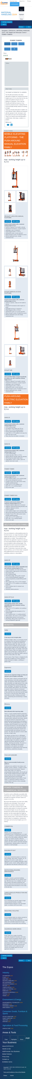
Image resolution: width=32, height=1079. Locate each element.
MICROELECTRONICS (10, 984)
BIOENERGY (7, 1004)
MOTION (6, 985)
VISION (6, 995)
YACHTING (7, 1020)
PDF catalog (16, 221)
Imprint (12, 1075)
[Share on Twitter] (4, 55)
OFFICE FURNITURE (9, 1016)
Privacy (29, 1)
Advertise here (13, 1)
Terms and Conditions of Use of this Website (14, 1072)
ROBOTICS (7, 990)
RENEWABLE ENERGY (10, 1006)
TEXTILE (6, 994)
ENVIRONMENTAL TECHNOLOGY (13, 1002)
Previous (21, 26)
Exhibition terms (7, 1062)
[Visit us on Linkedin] (11, 124)
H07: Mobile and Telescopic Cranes (16, 32)
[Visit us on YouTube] (8, 124)
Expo (21, 10)
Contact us (5, 1059)
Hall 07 (4, 24)
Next (29, 26)
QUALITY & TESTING (9, 989)
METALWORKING (8, 982)
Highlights (21, 14)
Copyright (5, 1067)
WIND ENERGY (8, 1007)
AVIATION (6, 1021)
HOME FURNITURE (9, 1018)
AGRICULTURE (8, 1028)
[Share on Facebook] (5, 55)
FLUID (6, 977)
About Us (21, 1)
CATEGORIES (14, 4)
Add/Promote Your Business (11, 1051)
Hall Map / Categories (7, 22)
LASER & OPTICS (8, 987)
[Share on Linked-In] (7, 55)
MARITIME (7, 979)
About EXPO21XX (8, 1046)
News (21, 19)
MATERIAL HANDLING (10, 980)
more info (7, 221)
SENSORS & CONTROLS (10, 992)
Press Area (5, 1056)
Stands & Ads (6, 1049)
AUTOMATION (8, 975)
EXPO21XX (12, 30)
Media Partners (7, 1054)
